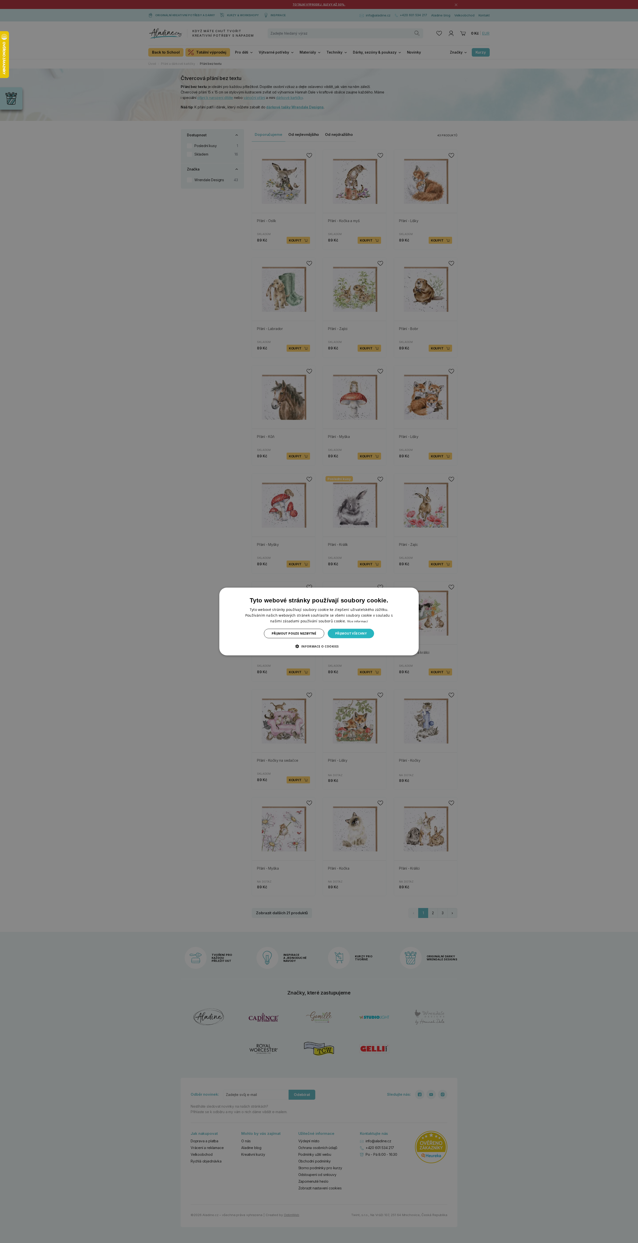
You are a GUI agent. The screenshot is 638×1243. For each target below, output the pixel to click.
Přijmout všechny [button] (351, 633)
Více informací (357, 621)
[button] (319, 646)
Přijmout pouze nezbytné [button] (294, 633)
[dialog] (319, 621)
